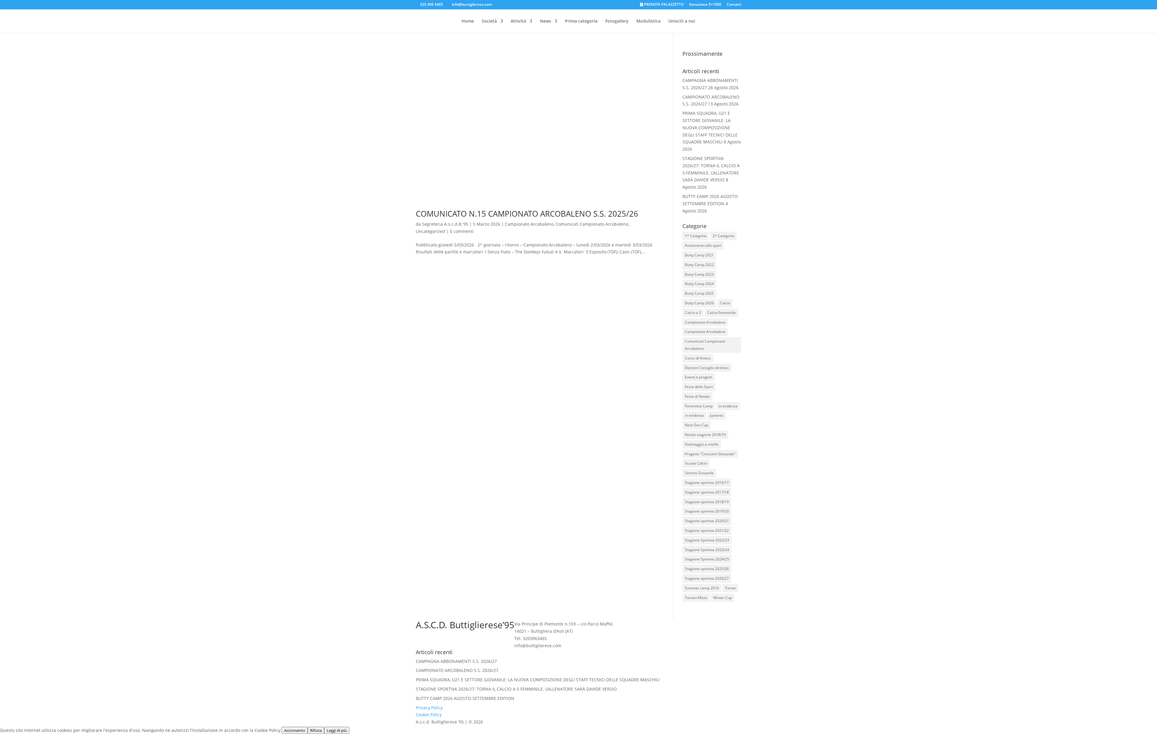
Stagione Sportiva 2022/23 (707, 540)
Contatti (734, 5)
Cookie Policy (429, 714)
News (545, 21)
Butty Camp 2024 (699, 283)
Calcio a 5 (693, 312)
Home (468, 21)
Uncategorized (430, 231)
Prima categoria (581, 21)
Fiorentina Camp (699, 406)
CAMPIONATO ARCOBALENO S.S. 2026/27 (457, 670)
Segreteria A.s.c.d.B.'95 (445, 224)
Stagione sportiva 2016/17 (707, 482)
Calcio (725, 303)
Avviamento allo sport (703, 245)
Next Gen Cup (696, 425)
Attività (518, 21)
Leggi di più (337, 730)
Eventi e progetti (698, 377)
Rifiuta (316, 730)
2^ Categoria (723, 235)
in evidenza (728, 406)
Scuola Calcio (696, 463)
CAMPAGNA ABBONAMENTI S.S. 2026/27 (456, 661)
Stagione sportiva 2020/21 (707, 520)
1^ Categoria (696, 235)
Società (489, 21)
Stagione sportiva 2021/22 (707, 530)
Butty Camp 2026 (699, 303)
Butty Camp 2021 (699, 255)
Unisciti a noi (681, 21)
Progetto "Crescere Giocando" (710, 453)
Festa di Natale (697, 396)
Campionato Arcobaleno (529, 224)
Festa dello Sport (699, 386)
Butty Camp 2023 (699, 274)
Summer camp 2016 (702, 588)
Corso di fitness (698, 358)
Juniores (716, 415)
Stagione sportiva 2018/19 (707, 501)
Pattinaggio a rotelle (702, 444)
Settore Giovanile (699, 472)
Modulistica (648, 21)
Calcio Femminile (721, 312)
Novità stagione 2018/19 (705, 434)
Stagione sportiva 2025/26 (707, 568)
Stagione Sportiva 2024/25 (707, 559)
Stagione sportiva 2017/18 (707, 492)
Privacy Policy (429, 707)
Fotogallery (617, 21)
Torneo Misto (696, 597)
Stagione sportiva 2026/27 (707, 578)
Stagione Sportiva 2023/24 (707, 549)
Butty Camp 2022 (699, 264)
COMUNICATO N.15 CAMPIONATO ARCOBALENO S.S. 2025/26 (527, 213)
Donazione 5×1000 (705, 5)
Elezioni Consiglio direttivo (707, 367)
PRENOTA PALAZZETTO (663, 5)
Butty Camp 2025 (699, 293)
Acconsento (294, 730)
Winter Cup (722, 597)
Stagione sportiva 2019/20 (707, 511)
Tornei (730, 588)
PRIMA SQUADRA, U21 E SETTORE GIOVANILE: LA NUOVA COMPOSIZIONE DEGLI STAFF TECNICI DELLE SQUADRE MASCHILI (710, 127)
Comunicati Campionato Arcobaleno (592, 224)
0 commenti (462, 231)
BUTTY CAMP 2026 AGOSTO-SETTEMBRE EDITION (465, 698)
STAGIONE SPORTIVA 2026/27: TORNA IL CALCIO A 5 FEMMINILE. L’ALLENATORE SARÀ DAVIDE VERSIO (516, 689)
